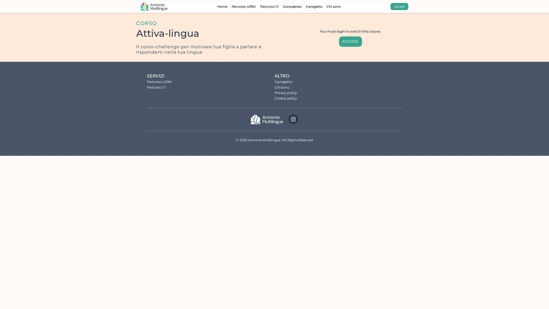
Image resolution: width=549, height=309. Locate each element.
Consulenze (292, 7)
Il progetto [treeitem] (283, 82)
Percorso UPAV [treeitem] (159, 82)
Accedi (399, 7)
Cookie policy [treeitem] (285, 98)
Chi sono (334, 7)
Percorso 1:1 (269, 7)
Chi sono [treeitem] (281, 87)
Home (222, 7)
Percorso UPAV (244, 7)
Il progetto (314, 7)
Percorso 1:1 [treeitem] (156, 87)
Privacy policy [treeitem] (285, 93)
